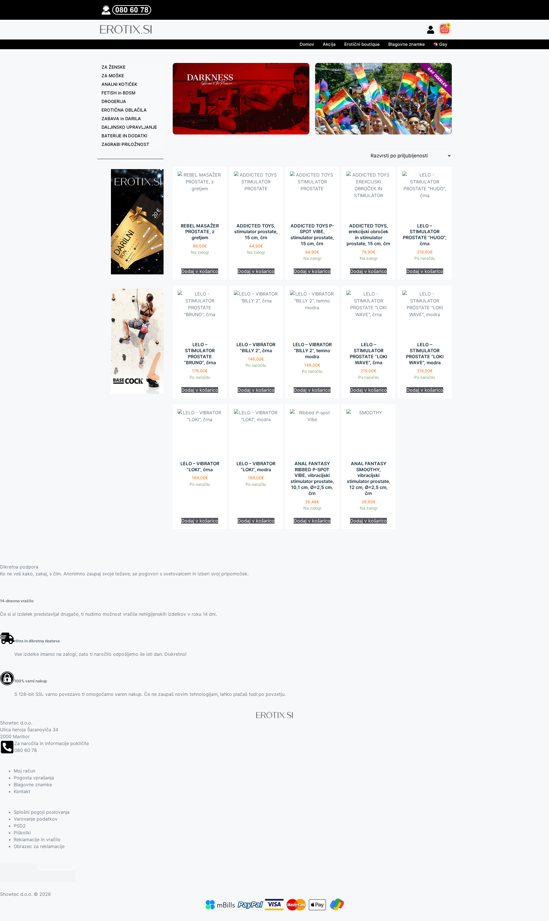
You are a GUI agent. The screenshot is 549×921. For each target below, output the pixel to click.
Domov (307, 44)
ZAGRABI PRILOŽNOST (125, 144)
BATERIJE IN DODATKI (124, 135)
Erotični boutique (362, 44)
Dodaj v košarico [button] (199, 271)
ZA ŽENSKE (114, 67)
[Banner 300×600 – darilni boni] (137, 273)
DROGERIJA (114, 101)
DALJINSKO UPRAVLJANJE (129, 127)
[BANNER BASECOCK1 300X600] (137, 392)
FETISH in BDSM (118, 93)
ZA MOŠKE (113, 75)
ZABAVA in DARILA (121, 118)
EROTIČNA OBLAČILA (124, 110)
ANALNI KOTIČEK (119, 84)
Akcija (329, 44)
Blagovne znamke (406, 44)
